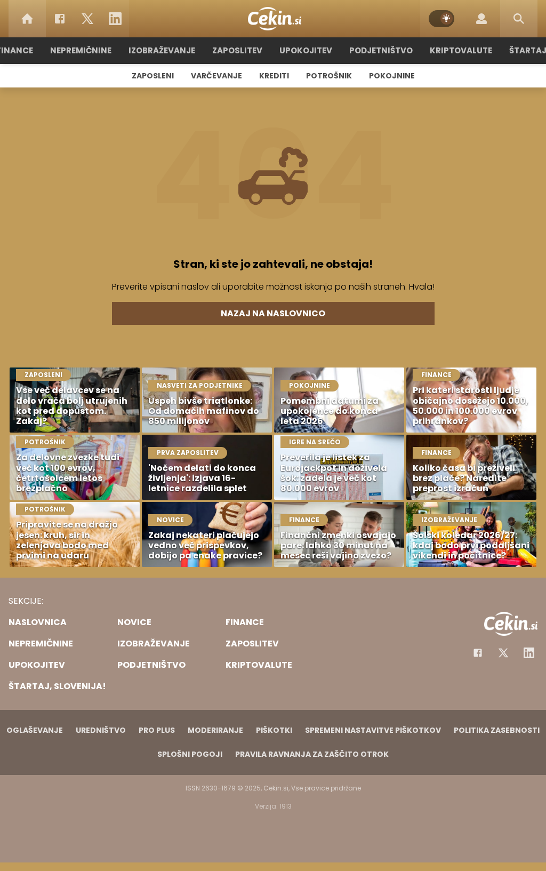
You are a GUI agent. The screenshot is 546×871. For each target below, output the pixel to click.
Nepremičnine (80, 50)
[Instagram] (528, 652)
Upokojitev (305, 50)
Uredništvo (101, 730)
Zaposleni (153, 75)
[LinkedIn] (115, 18)
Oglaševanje (34, 730)
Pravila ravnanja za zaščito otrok (312, 754)
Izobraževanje (162, 50)
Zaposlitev (237, 50)
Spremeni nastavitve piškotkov (373, 730)
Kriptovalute (461, 50)
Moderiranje (215, 730)
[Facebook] (60, 18)
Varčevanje (216, 75)
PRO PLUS (157, 730)
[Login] (481, 18)
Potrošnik (329, 75)
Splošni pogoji (189, 754)
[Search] (518, 18)
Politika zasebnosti (497, 730)
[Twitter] (87, 18)
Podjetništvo (381, 50)
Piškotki (274, 730)
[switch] (441, 18)
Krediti (274, 75)
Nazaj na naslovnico (273, 313)
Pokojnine (392, 75)
